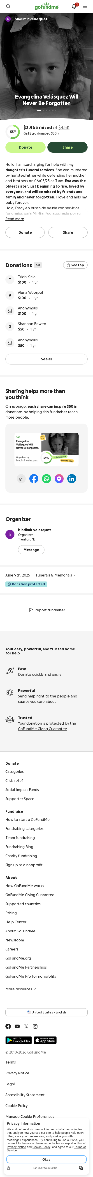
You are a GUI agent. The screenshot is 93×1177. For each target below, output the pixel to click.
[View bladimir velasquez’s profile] (9, 534)
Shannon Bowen (32, 324)
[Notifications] (74, 6)
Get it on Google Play (18, 1040)
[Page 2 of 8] (43, 110)
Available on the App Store (45, 1040)
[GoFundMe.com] (46, 6)
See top (77, 265)
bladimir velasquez (34, 530)
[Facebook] (33, 479)
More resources (18, 989)
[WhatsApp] (46, 479)
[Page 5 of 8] (52, 110)
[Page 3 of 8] (46, 110)
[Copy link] (21, 479)
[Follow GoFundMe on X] (26, 1026)
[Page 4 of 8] (49, 110)
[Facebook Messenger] (59, 479)
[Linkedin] (71, 479)
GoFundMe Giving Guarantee (42, 729)
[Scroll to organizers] (8, 19)
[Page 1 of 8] (39, 110)
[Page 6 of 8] (55, 110)
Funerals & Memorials (54, 575)
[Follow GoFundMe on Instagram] (35, 1026)
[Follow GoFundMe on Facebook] (8, 1026)
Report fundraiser (50, 610)
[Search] (8, 6)
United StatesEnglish (49, 1012)
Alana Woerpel (30, 292)
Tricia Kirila (26, 277)
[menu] (84, 6)
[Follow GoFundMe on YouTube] (17, 1026)
